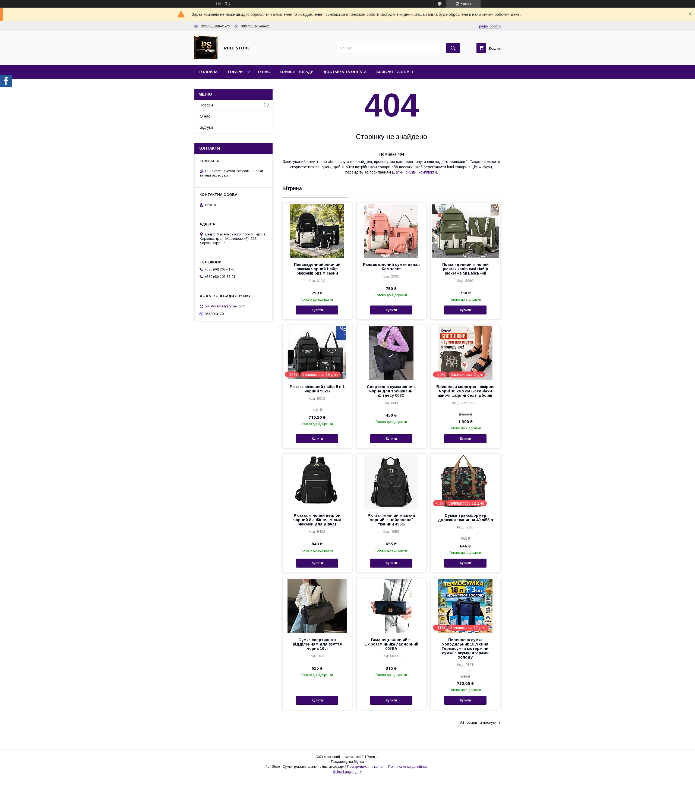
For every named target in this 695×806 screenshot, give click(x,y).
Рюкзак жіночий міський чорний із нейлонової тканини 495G (391, 519)
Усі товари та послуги (477, 722)
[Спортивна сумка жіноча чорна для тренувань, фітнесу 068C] (391, 352)
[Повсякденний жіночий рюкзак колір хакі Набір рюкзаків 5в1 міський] (465, 230)
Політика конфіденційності (408, 767)
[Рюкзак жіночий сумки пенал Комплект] (391, 230)
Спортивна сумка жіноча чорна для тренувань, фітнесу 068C (391, 391)
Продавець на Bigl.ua (347, 762)
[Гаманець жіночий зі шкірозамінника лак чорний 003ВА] (391, 605)
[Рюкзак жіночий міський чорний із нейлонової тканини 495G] (391, 481)
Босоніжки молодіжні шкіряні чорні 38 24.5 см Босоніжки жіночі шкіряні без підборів (465, 391)
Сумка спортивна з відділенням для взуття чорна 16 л (317, 644)
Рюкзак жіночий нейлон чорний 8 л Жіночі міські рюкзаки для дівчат (317, 519)
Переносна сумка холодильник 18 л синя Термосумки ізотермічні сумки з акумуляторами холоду (465, 648)
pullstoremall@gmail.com (225, 306)
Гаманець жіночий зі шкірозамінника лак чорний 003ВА (391, 644)
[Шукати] (453, 48)
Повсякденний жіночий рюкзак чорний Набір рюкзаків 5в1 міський (317, 268)
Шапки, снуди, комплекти (414, 172)
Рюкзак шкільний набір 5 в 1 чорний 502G (317, 389)
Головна (208, 72)
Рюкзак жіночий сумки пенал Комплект (391, 266)
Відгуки (206, 127)
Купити (317, 310)
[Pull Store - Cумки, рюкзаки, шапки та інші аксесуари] (205, 58)
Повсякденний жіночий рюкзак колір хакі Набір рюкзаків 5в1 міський (465, 268)
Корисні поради (297, 72)
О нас (264, 72)
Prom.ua (373, 757)
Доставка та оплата (345, 72)
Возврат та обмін (394, 72)
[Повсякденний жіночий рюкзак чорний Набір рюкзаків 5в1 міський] (317, 230)
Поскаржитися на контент (366, 767)
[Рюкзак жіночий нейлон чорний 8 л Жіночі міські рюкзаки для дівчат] (317, 481)
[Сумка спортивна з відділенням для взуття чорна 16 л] (317, 605)
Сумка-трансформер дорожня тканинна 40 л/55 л (465, 517)
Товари (235, 72)
